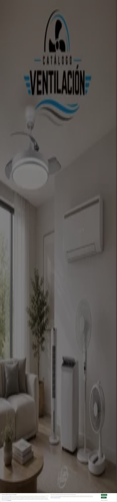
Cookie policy (9, 500)
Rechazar (103, 497)
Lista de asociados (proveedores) (55, 497)
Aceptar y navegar (104, 494)
